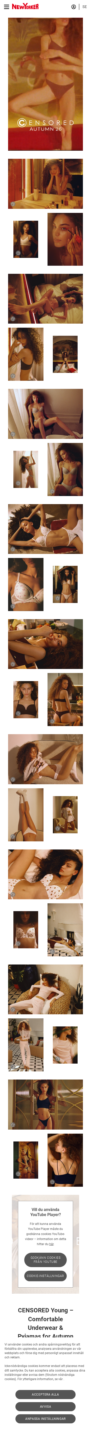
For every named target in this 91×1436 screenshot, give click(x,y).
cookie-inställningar (45, 1276)
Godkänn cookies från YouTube (46, 1260)
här (51, 1244)
